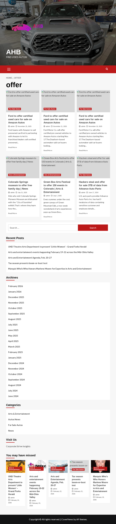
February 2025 (15, 352)
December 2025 (16, 297)
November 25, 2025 (24, 126)
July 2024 (13, 390)
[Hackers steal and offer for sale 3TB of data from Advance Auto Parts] (93, 167)
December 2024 (16, 363)
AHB (13, 52)
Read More (12, 147)
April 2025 (13, 341)
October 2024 (15, 374)
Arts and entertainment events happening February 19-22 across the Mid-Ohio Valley (50, 252)
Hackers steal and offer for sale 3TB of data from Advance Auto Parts (93, 185)
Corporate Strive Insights (18, 446)
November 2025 (16, 302)
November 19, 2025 (95, 126)
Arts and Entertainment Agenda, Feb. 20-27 (30, 257)
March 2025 (14, 346)
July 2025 (13, 324)
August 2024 (14, 385)
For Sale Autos (14, 109)
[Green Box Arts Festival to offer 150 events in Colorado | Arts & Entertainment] (58, 167)
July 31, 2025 (22, 192)
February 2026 (15, 286)
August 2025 (14, 319)
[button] (9, 68)
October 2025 (15, 308)
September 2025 (16, 313)
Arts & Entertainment (17, 175)
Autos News (14, 419)
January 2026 (14, 291)
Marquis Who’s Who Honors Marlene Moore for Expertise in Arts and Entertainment (50, 268)
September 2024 (16, 379)
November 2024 (16, 368)
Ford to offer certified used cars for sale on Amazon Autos (20, 119)
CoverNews (67, 519)
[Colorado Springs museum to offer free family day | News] (22, 167)
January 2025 (14, 357)
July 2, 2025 (57, 196)
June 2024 (13, 396)
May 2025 (13, 335)
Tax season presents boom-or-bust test (27, 263)
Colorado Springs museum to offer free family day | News (20, 185)
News (11, 430)
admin (12, 126)
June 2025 (13, 330)
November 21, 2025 (60, 126)
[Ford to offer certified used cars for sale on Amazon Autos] (22, 101)
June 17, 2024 (93, 192)
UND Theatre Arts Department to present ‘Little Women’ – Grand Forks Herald (47, 246)
